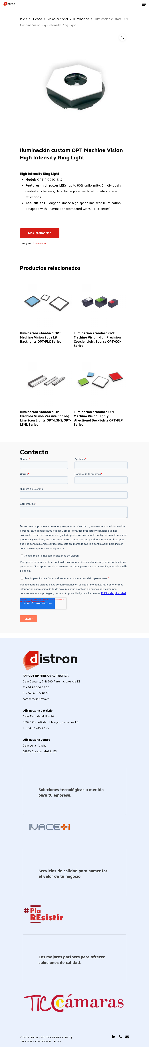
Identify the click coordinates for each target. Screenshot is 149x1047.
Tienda (37, 19)
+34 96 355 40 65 (37, 693)
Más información (39, 233)
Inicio (23, 19)
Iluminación (81, 19)
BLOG (57, 1041)
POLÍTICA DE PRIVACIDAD (55, 1037)
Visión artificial (57, 19)
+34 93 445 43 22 (37, 728)
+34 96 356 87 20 (37, 687)
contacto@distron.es (36, 698)
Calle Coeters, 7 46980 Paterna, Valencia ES (51, 681)
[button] (122, 37)
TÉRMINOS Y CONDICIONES (35, 1041)
